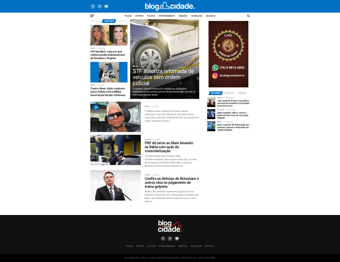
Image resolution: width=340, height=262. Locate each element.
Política (151, 16)
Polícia (128, 16)
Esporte (139, 16)
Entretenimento (167, 16)
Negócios (210, 16)
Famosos (183, 16)
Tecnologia (196, 16)
